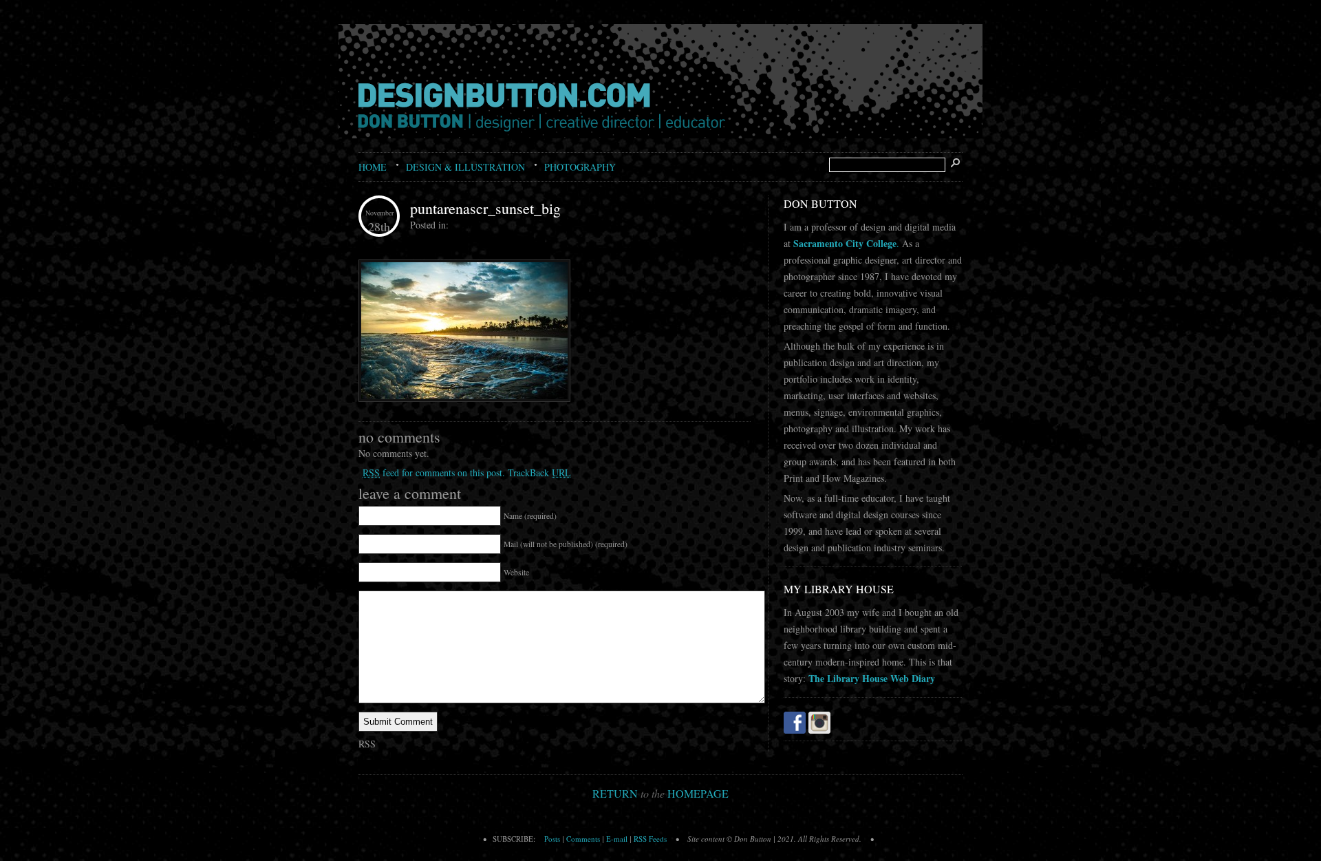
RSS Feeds (650, 838)
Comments (583, 838)
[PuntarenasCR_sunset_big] (464, 398)
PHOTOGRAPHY (580, 166)
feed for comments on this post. (434, 472)
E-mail (616, 838)
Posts (552, 838)
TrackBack (539, 472)
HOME (372, 166)
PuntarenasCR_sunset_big (485, 208)
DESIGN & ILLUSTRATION (465, 166)
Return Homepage (660, 793)
